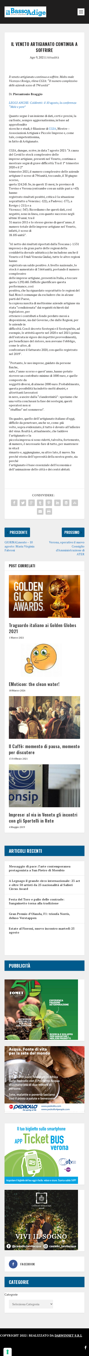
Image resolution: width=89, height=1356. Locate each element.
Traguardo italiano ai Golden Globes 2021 (42, 628)
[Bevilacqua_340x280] (41, 1249)
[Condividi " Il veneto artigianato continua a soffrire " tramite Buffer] (66, 502)
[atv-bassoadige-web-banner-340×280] (41, 1183)
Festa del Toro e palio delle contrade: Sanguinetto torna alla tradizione (36, 901)
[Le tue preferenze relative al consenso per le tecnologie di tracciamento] (7, 1352)
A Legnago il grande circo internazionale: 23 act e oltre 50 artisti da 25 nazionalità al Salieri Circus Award (44, 885)
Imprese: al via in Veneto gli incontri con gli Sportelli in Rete (43, 817)
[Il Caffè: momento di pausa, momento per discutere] (44, 717)
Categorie (11, 1294)
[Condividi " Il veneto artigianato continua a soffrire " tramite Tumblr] (40, 502)
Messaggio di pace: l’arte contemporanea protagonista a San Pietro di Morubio (39, 868)
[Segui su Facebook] (85, 1347)
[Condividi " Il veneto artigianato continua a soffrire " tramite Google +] (31, 502)
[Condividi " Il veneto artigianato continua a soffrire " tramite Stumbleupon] (74, 502)
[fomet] (41, 1039)
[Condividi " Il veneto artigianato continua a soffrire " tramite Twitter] (23, 502)
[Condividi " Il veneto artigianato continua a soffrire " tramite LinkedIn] (57, 502)
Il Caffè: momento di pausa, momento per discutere (44, 749)
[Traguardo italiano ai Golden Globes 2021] (44, 596)
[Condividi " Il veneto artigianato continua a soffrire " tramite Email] (40, 511)
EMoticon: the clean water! (34, 684)
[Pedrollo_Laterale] (45, 1111)
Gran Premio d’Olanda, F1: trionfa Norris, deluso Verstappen (39, 916)
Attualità (53, 57)
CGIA (52, 128)
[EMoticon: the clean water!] (44, 660)
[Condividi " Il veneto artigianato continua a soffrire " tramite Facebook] (14, 502)
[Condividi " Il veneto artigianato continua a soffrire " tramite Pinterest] (48, 502)
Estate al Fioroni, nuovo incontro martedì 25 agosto (42, 930)
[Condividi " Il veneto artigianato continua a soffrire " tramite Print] (48, 511)
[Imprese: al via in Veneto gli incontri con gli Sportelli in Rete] (44, 785)
